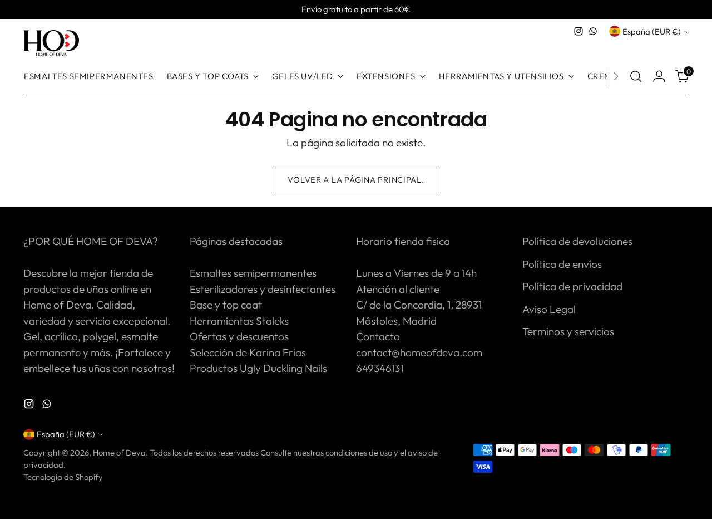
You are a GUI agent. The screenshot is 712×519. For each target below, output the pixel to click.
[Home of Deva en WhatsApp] (593, 31)
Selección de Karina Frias (248, 352)
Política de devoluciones (577, 241)
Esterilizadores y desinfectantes (262, 289)
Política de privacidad (572, 286)
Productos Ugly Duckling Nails (258, 368)
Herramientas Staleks (239, 320)
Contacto (378, 336)
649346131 (379, 368)
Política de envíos (562, 264)
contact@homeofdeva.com (419, 352)
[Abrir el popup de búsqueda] (636, 76)
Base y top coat (226, 304)
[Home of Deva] (51, 43)
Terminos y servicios (568, 331)
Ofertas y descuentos (239, 336)
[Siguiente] (615, 76)
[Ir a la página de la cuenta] (659, 76)
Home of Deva (119, 452)
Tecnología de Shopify (63, 477)
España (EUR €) (651, 31)
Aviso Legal (549, 309)
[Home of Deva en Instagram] (578, 31)
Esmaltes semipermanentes (253, 273)
